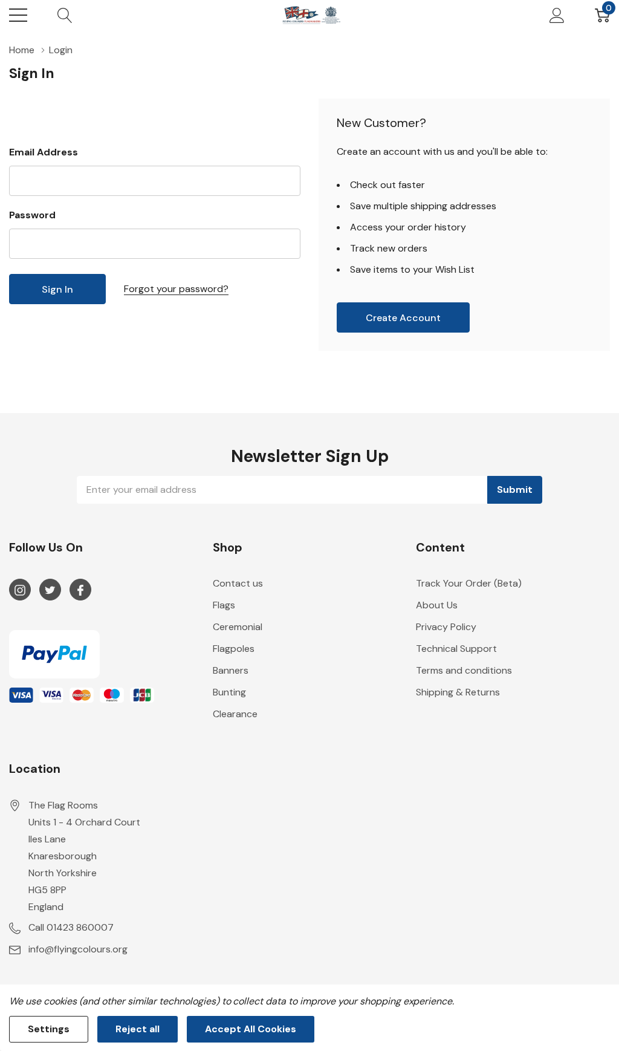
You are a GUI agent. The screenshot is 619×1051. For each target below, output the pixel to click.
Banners (230, 670)
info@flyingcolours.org (78, 949)
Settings (49, 1029)
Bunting (229, 692)
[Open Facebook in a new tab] (80, 590)
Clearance (235, 714)
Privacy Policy (446, 626)
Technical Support (456, 648)
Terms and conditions (464, 670)
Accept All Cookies (250, 1029)
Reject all (137, 1029)
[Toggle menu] (18, 15)
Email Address (43, 152)
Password (32, 215)
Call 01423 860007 (71, 927)
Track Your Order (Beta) (469, 583)
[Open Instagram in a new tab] (20, 590)
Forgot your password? (176, 288)
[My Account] (557, 15)
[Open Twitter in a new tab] (50, 590)
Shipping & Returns (458, 692)
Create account (403, 317)
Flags (224, 605)
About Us (437, 605)
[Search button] (65, 15)
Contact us (238, 583)
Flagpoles (233, 648)
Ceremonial (237, 626)
